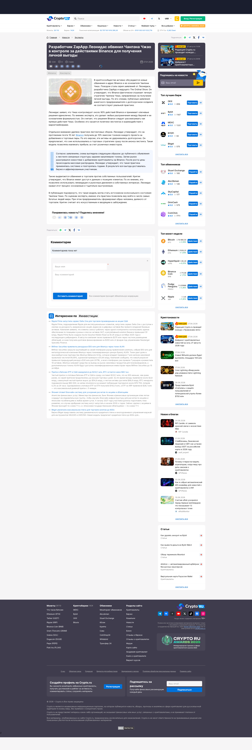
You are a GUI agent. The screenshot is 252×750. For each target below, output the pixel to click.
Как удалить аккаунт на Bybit (174, 535)
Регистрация (196, 18)
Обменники (85, 26)
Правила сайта (185, 671)
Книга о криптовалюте (136, 656)
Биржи (70, 26)
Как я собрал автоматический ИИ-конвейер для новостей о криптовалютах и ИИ (188, 485)
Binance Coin (172, 272)
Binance (52, 73)
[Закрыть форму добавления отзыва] (147, 261)
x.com (159, 18)
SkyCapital (173, 191)
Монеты (51, 605)
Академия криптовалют (136, 652)
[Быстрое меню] (177, 18)
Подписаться (184, 689)
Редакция (89, 671)
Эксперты (65, 73)
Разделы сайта (134, 605)
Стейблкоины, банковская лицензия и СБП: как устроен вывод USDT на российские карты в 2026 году (188, 445)
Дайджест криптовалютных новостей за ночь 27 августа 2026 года (185, 63)
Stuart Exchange (176, 170)
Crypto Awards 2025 (193, 26)
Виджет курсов (133, 660)
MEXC (171, 122)
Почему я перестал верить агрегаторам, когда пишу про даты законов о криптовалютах (188, 466)
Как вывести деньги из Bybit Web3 (176, 545)
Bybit (170, 112)
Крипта (103, 626)
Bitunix (76, 622)
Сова (102, 631)
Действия (192, 241)
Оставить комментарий (70, 296)
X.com (194, 37)
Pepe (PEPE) (52, 643)
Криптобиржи (80, 605)
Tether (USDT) (53, 618)
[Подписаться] (198, 83)
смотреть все (181, 154)
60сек (102, 622)
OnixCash (173, 202)
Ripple (171, 296)
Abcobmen (104, 614)
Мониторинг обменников (111, 610)
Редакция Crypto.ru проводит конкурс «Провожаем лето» (185, 51)
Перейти (193, 172)
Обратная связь (75, 671)
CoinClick (173, 213)
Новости (117, 26)
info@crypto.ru (200, 628)
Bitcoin (171, 239)
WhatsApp (185, 37)
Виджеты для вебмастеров (107, 671)
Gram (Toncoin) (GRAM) (57, 631)
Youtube (144, 18)
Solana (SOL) (52, 635)
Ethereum (173, 250)
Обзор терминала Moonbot (173, 554)
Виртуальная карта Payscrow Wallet (176, 576)
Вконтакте (203, 37)
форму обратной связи (192, 627)
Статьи (131, 26)
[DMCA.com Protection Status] (126, 728)
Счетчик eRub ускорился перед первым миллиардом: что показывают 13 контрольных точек (188, 504)
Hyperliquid (173, 261)
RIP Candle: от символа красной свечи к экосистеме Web (188, 426)
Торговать (192, 102)
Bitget (171, 144)
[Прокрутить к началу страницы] (246, 733)
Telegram (151, 18)
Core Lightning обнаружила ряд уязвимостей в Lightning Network (188, 373)
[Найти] (75, 19)
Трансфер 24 (105, 643)
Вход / (187, 18)
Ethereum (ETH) (53, 614)
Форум (129, 643)
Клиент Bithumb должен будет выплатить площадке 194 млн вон (188, 358)
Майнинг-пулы (147, 26)
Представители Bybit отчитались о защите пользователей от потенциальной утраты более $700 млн (188, 390)
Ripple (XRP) (52, 622)
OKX (170, 101)
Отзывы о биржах (134, 635)
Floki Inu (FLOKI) (54, 647)
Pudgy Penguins (172, 285)
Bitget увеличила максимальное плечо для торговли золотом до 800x (83, 410)
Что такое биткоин (55, 610)
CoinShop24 (105, 635)
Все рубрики (167, 26)
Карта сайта (131, 647)
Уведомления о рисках (130, 671)
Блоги (128, 631)
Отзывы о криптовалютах (137, 639)
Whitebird (104, 639)
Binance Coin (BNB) (55, 626)
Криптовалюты (53, 26)
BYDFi (171, 133)
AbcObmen (173, 181)
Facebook (199, 37)
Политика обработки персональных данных (159, 671)
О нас (63, 671)
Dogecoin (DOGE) (54, 639)
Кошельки (102, 26)
